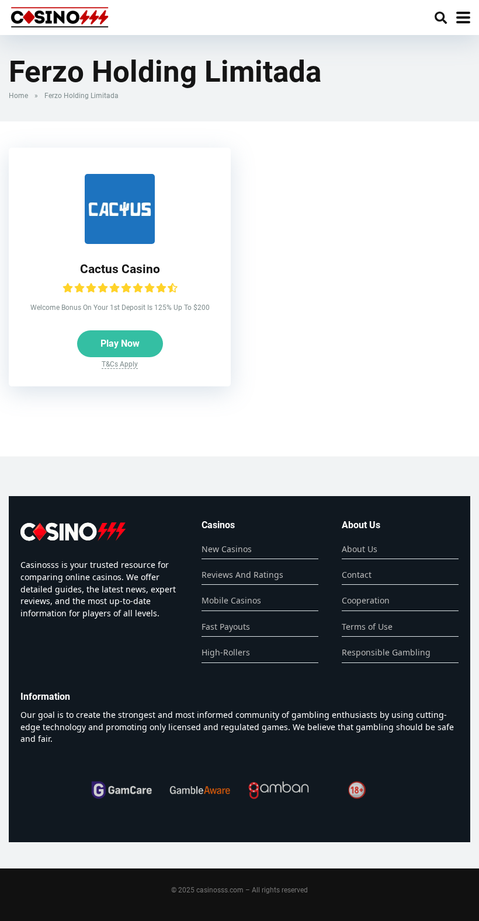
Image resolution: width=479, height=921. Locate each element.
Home (18, 96)
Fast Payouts (226, 626)
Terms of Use (367, 626)
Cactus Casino (120, 268)
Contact (357, 574)
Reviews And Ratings (242, 574)
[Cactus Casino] (120, 240)
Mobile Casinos (231, 600)
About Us (359, 548)
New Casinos (227, 548)
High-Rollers (226, 652)
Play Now (120, 343)
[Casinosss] (59, 16)
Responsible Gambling (386, 652)
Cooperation (366, 600)
